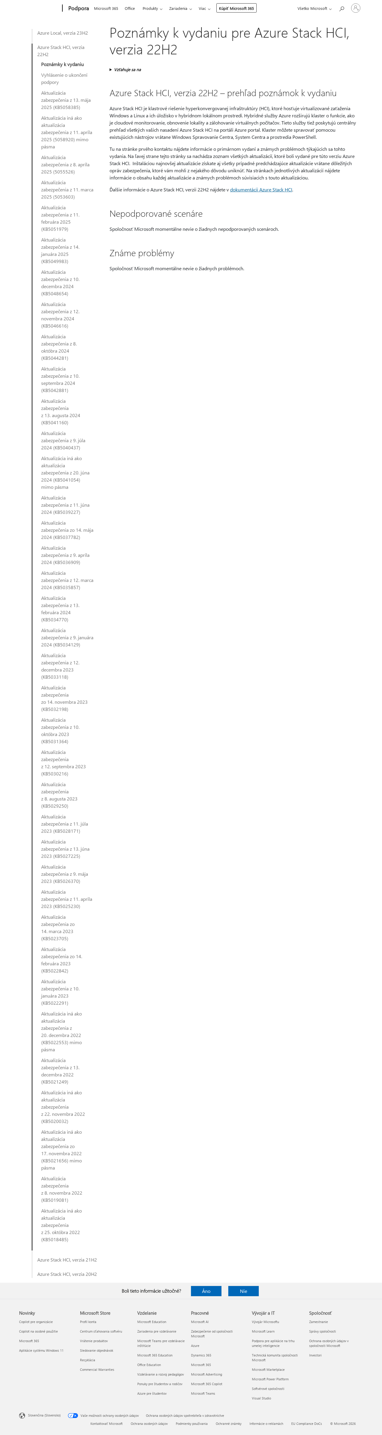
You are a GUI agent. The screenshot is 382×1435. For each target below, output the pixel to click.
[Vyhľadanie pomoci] (341, 7)
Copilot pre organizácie (36, 1321)
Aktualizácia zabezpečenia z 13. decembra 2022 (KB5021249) (60, 1071)
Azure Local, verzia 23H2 (62, 33)
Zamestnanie (318, 1321)
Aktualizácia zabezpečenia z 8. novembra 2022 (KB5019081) (61, 1189)
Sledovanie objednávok (96, 1350)
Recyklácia (87, 1360)
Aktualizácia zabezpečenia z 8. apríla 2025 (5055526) (65, 164)
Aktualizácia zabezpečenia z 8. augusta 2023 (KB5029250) (59, 795)
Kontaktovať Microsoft (106, 1423)
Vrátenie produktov (94, 1341)
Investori (315, 1355)
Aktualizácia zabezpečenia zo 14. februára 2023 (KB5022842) (61, 960)
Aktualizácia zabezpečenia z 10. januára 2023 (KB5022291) (60, 992)
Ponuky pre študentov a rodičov (159, 1384)
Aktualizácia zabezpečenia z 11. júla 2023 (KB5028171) (64, 823)
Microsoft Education (151, 1321)
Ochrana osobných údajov (149, 1423)
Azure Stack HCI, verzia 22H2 (60, 50)
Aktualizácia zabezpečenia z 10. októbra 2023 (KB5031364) (60, 730)
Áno (206, 1291)
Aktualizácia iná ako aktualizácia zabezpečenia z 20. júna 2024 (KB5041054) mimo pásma (65, 472)
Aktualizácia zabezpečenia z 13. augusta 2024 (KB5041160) (60, 411)
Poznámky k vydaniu (62, 64)
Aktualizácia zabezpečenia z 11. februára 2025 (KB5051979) (60, 218)
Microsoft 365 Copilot (206, 1384)
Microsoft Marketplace (268, 1369)
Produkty (150, 8)
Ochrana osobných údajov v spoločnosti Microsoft (329, 1343)
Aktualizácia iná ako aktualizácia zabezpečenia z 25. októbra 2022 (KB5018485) (61, 1224)
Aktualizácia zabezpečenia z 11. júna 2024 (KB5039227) (65, 504)
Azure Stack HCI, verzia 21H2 (67, 1259)
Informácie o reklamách (266, 1423)
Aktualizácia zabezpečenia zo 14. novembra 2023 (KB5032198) (64, 698)
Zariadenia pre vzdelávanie (156, 1331)
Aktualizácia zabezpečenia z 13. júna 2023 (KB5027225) (65, 848)
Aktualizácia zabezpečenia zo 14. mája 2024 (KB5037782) (67, 530)
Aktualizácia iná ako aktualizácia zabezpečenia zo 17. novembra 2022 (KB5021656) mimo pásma (61, 1150)
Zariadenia (178, 8)
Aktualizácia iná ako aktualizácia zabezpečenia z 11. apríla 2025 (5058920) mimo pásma (66, 132)
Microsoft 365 (106, 8)
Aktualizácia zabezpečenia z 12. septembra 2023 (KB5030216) (63, 763)
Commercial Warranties (97, 1369)
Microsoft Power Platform (270, 1379)
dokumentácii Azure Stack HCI (261, 189)
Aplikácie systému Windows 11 (41, 1350)
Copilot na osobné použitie (38, 1331)
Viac (202, 8)
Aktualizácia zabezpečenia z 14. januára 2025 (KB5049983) (60, 250)
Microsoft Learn (263, 1331)
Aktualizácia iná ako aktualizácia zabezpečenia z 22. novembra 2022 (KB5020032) (63, 1106)
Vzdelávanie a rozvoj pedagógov (160, 1374)
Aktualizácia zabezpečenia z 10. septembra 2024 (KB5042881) (60, 379)
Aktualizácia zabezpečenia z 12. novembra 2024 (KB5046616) (60, 315)
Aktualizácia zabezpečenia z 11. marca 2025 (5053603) (67, 189)
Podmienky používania (192, 1423)
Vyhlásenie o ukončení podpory (64, 78)
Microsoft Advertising (206, 1374)
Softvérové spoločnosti (268, 1388)
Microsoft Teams (203, 1393)
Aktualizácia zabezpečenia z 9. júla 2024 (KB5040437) (63, 440)
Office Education (149, 1364)
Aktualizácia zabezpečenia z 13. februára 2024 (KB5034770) (60, 609)
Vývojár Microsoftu (265, 1321)
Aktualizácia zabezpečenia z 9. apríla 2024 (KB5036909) (65, 555)
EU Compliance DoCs (306, 1423)
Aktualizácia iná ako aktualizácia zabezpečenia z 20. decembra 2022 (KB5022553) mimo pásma (61, 1031)
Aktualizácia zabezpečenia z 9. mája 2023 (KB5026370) (64, 874)
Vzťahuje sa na (127, 69)
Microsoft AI (200, 1321)
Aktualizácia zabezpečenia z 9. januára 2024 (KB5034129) (67, 637)
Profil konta (88, 1321)
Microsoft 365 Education (154, 1355)
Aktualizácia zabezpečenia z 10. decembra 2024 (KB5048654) (60, 282)
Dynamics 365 (201, 1355)
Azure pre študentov (152, 1393)
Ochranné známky (228, 1423)
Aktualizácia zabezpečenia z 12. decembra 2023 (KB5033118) (60, 666)
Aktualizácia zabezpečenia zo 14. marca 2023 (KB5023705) (58, 927)
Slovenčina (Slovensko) (44, 1415)
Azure (195, 1345)
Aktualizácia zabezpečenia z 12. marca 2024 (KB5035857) (67, 580)
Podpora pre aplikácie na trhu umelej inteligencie (273, 1343)
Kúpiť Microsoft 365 (236, 8)
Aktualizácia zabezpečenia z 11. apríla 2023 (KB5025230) (66, 899)
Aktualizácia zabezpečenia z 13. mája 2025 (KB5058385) (66, 100)
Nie (243, 1291)
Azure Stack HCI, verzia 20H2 (67, 1274)
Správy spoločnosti (322, 1331)
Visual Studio (261, 1398)
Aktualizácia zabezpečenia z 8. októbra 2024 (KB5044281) (59, 347)
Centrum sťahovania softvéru (101, 1331)
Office (130, 8)
